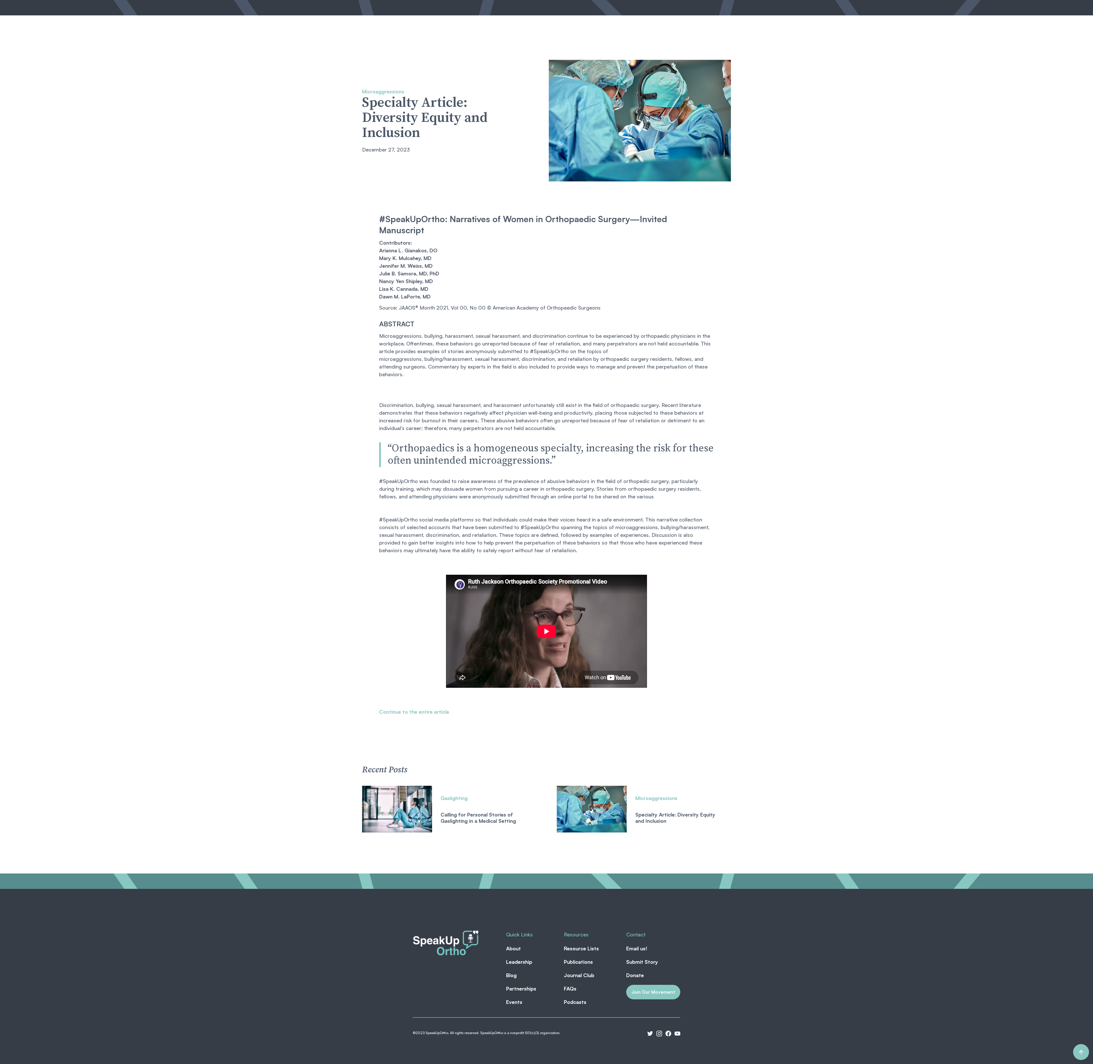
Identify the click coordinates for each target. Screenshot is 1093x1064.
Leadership (452, 41)
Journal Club (579, 975)
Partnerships (509, 41)
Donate (635, 975)
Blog (480, 41)
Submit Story (642, 962)
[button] (548, 41)
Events (580, 41)
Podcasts (575, 1002)
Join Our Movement (653, 992)
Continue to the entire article (414, 712)
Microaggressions (383, 91)
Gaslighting (454, 798)
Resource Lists (581, 948)
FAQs (570, 988)
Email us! (636, 948)
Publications (578, 962)
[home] (383, 41)
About (423, 41)
